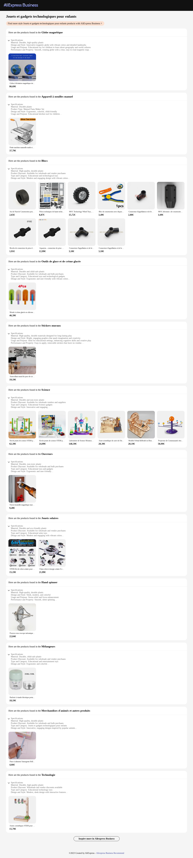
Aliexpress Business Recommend (110, 853)
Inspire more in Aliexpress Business (97, 838)
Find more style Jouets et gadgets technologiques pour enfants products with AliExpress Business (54, 23)
